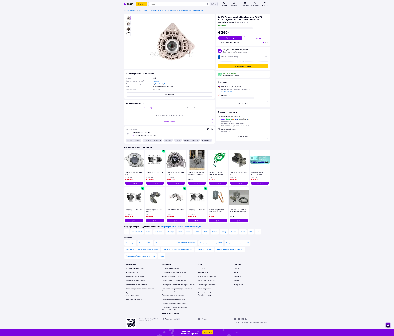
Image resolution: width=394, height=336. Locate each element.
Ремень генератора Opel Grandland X (230, 249)
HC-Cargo (170, 232)
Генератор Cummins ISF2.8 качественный (177, 249)
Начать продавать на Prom (171, 276)
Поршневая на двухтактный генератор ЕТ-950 (142, 249)
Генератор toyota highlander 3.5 (237, 243)
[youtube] (235, 319)
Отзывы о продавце (152, 140)
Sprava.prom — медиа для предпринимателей (178, 285)
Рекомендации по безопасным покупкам (140, 289)
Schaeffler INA (137, 232)
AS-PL (206, 232)
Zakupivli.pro (238, 285)
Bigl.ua (236, 268)
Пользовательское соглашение (173, 295)
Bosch (148, 232)
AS (127, 232)
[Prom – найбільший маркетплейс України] (128, 4)
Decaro (214, 232)
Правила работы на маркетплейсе (174, 303)
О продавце (206, 140)
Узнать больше (226, 91)
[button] (230, 38)
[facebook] (239, 319)
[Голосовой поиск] (208, 4)
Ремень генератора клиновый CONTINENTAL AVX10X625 (175, 243)
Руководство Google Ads (170, 313)
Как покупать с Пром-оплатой (136, 285)
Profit (188, 232)
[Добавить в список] (266, 17)
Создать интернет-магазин (171, 272)
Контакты (168, 140)
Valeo (180, 232)
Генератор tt (130, 243)
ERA (250, 232)
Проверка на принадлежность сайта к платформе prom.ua (139, 294)
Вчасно (236, 281)
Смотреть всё (243, 103)
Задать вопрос (169, 121)
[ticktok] (246, 319)
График (177, 140)
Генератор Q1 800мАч (204, 249)
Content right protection (206, 285)
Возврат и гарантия (191, 140)
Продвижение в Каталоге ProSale (174, 281)
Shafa (236, 272)
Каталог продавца (133, 140)
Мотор (224, 232)
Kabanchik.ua (238, 276)
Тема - (170, 319)
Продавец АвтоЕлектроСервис (228, 42)
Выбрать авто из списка (242, 66)
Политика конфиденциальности (173, 299)
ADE (258, 232)
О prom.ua (201, 268)
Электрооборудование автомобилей (163, 10)
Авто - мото (143, 10)
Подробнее (169, 94)
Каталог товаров (130, 10)
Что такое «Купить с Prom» (135, 281)
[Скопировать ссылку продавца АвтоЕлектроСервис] (208, 129)
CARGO (197, 232)
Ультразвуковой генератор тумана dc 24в (140, 256)
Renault (233, 232)
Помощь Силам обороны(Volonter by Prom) (206, 294)
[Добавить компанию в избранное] (212, 129)
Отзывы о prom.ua (204, 289)
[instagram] (242, 319)
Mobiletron (159, 232)
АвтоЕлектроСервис (141, 132)
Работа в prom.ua (204, 272)
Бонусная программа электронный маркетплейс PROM (174, 308)
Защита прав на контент (207, 281)
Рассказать (208, 332)
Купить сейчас (255, 38)
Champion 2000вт (145, 243)
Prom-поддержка (132, 272)
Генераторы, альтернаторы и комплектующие (192, 10)
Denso (243, 232)
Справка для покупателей (135, 268)
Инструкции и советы (134, 299)
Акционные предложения (135, 276)
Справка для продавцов (170, 268)
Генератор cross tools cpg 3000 (211, 243)
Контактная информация (207, 276)
